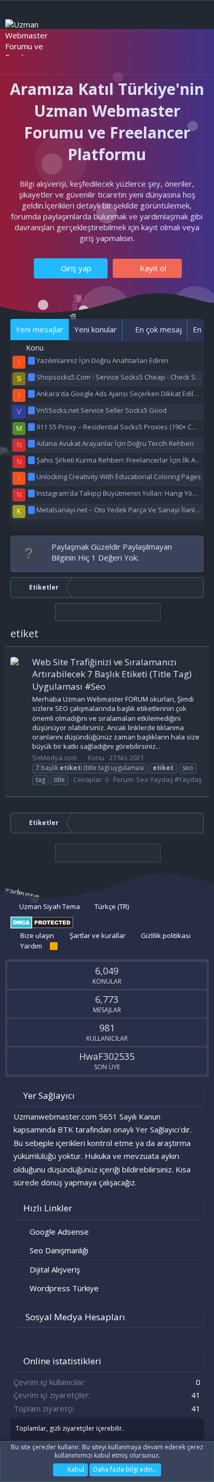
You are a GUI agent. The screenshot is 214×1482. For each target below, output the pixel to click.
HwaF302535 (107, 1056)
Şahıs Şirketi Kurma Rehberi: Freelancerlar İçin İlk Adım (121, 460)
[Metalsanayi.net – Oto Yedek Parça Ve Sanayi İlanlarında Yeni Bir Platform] (32, 509)
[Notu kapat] (193, 546)
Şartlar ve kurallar (98, 935)
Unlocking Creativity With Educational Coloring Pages (118, 476)
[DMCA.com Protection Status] (41, 926)
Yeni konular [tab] (95, 329)
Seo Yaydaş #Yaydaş (169, 779)
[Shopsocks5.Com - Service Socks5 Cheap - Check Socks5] (32, 377)
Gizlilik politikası (166, 935)
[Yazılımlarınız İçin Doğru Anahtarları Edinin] (32, 360)
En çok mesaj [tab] (157, 329)
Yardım (31, 945)
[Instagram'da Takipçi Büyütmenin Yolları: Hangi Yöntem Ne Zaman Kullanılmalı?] (32, 493)
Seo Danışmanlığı (59, 1250)
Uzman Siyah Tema (49, 906)
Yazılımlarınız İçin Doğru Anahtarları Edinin (102, 360)
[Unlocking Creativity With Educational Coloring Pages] (32, 476)
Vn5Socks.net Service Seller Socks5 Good (101, 410)
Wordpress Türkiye (64, 1288)
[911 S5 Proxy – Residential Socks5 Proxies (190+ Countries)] (32, 426)
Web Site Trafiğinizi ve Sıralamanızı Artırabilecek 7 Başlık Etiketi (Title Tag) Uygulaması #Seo (112, 674)
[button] (61, 56)
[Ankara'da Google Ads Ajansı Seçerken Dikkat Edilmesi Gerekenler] (32, 393)
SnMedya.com (54, 757)
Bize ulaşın (37, 935)
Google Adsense (59, 1231)
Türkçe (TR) (111, 906)
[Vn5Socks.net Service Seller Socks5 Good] (32, 410)
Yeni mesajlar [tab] (39, 329)
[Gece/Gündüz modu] (85, 55)
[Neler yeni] (173, 56)
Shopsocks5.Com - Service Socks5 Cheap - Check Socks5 (124, 377)
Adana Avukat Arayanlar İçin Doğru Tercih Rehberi (115, 443)
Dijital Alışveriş (55, 1269)
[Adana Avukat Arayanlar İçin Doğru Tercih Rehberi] (32, 443)
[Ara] (193, 56)
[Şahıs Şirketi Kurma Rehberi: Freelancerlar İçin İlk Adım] (32, 460)
